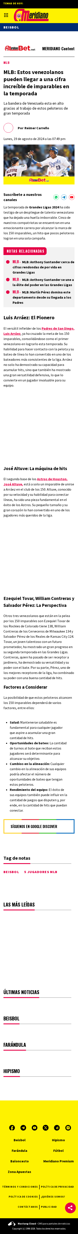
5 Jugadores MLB (40, 872)
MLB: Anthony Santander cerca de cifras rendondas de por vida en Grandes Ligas (43, 267)
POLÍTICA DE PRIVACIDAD (57, 1186)
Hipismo (58, 1140)
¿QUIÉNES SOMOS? (53, 1196)
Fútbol (58, 1150)
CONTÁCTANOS (28, 1206)
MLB (6, 62)
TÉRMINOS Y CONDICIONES (20, 1186)
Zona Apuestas (19, 1171)
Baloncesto (19, 1161)
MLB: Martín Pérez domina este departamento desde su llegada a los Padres (42, 297)
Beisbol (11, 872)
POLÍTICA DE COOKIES (23, 1196)
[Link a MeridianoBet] (20, 49)
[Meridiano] (31, 15)
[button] (70, 1208)
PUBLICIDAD (49, 1206)
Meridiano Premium (58, 1161)
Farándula (19, 1150)
